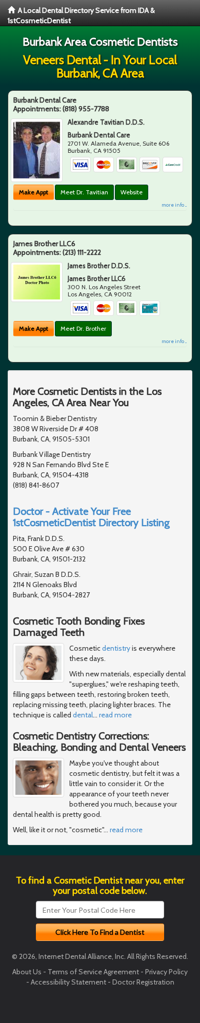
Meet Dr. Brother (83, 328)
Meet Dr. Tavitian (84, 192)
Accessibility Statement (68, 982)
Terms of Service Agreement (93, 971)
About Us (27, 971)
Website (132, 192)
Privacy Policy (166, 971)
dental (83, 714)
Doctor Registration (143, 982)
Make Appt (33, 192)
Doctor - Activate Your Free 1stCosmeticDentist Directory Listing (91, 517)
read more (115, 714)
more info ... (174, 205)
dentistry (116, 648)
